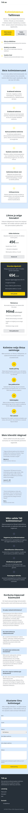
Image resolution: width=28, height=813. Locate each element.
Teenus (3, 729)
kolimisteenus (11, 491)
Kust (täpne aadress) (6, 736)
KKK (2, 796)
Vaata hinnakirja (21, 33)
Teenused (3, 792)
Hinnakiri (3, 794)
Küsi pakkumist (14, 331)
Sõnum (3, 750)
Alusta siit (14, 257)
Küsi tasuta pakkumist (7, 33)
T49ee (4, 2)
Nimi (2, 715)
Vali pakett (14, 294)
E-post (2, 722)
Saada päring (14, 766)
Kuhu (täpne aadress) (6, 743)
